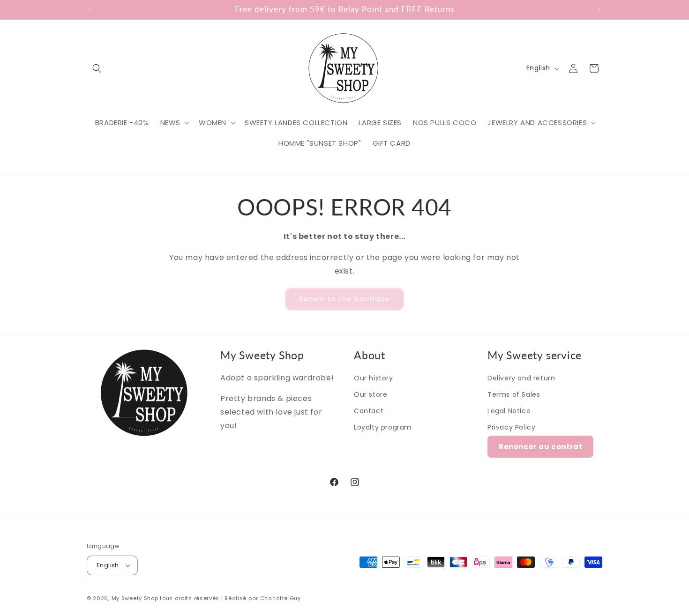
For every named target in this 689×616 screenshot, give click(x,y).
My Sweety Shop (135, 598)
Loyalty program (383, 427)
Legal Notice (509, 411)
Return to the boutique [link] (344, 299)
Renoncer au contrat (540, 447)
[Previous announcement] (90, 9)
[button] (97, 68)
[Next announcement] (599, 9)
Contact (368, 411)
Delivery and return (521, 378)
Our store (370, 394)
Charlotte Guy (280, 598)
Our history (373, 378)
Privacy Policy (511, 427)
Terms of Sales (513, 394)
